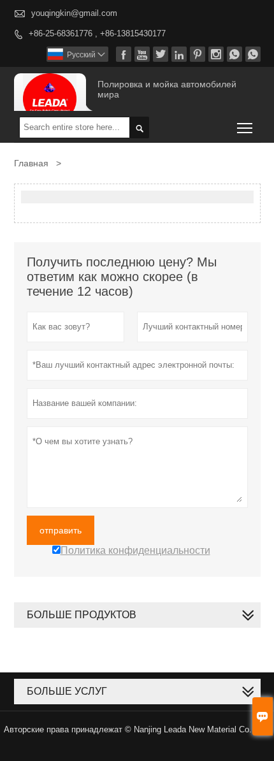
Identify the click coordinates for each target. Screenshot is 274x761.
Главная (31, 163)
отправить (61, 530)
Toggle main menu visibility (245, 127)
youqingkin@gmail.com (74, 13)
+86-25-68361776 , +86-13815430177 (97, 33)
